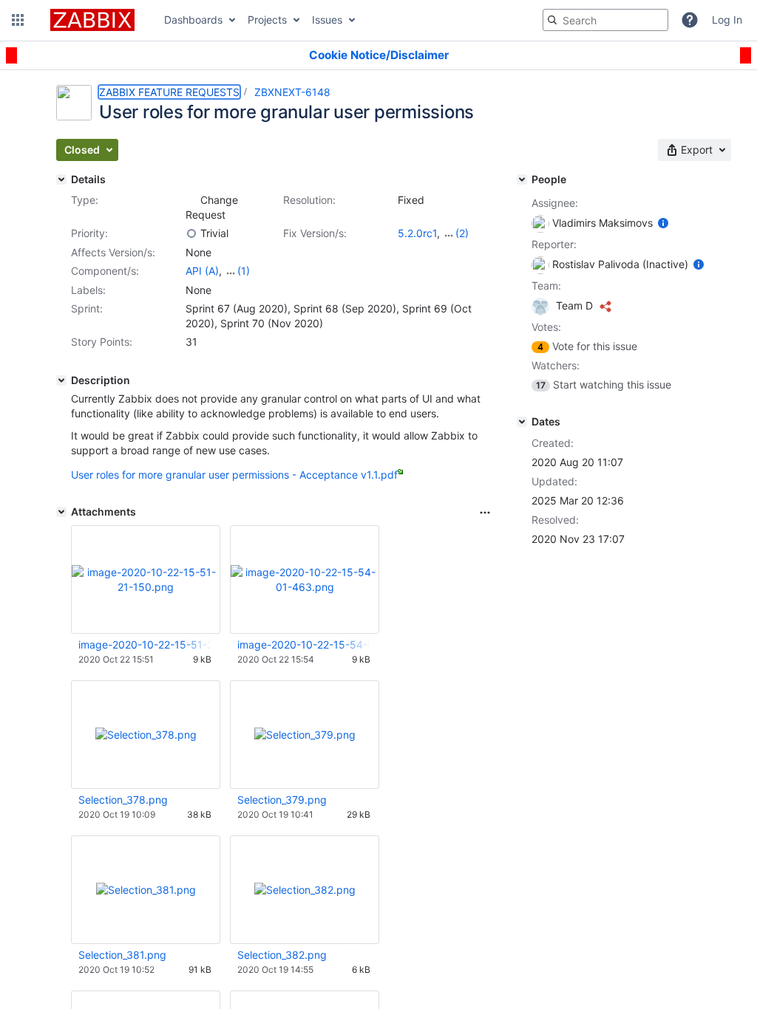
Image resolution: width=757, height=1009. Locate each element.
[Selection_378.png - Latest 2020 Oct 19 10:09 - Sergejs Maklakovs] (146, 734)
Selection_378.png (123, 799)
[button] (17, 20)
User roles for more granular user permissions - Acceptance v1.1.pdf (234, 474)
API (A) (202, 270)
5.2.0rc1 (417, 233)
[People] (522, 179)
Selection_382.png (282, 954)
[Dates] (522, 422)
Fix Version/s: (315, 233)
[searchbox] (605, 20)
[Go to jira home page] (92, 20)
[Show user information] (663, 222)
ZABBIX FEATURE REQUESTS (169, 92)
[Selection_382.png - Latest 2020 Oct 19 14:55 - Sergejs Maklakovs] (305, 889)
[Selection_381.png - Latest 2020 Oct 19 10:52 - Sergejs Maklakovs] (146, 889)
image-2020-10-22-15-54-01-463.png (303, 644)
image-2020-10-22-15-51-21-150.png (144, 644)
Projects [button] (267, 19)
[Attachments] (61, 512)
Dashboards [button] (193, 19)
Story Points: (101, 341)
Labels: (88, 290)
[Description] (61, 380)
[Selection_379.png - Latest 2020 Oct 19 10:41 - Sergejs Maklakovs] (305, 734)
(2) (462, 233)
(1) (243, 270)
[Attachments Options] (485, 512)
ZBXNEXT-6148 (292, 92)
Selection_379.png (282, 799)
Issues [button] (327, 19)
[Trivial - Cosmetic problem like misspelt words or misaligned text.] (191, 233)
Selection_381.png (122, 954)
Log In (727, 19)
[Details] (61, 179)
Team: (546, 285)
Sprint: (87, 308)
